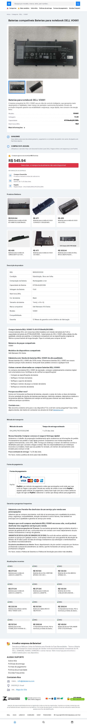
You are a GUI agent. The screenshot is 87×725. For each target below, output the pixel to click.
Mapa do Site (21, 690)
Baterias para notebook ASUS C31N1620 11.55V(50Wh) (43, 221)
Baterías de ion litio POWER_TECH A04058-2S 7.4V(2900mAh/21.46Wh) (16, 628)
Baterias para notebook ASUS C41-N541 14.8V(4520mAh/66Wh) (43, 254)
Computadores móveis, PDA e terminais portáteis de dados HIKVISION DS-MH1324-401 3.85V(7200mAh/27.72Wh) (43, 628)
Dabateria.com (58, 410)
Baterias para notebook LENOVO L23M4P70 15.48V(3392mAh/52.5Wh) (17, 592)
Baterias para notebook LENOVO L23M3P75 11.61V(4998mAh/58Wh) (41, 592)
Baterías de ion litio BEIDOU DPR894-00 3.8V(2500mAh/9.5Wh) (67, 574)
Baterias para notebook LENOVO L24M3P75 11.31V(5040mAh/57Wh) (16, 574)
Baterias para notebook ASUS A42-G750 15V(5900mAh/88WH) (67, 221)
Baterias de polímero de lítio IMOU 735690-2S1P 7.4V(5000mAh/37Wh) (17, 610)
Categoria (15, 14)
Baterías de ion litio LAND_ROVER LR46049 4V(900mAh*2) (65, 592)
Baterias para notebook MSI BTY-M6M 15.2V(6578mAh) (17, 221)
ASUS (14, 715)
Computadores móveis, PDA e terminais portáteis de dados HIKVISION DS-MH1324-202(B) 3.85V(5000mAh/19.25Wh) (68, 610)
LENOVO (22, 715)
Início (9, 14)
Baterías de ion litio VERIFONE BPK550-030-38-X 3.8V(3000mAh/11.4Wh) (43, 574)
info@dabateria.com (26, 681)
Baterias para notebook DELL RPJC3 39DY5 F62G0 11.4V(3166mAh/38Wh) (67, 254)
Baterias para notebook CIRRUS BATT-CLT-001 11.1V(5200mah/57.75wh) (16, 254)
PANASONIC (47, 715)
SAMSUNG (30, 715)
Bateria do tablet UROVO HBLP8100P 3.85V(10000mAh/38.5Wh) (42, 610)
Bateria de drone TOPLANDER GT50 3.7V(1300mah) (67, 627)
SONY (39, 715)
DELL (20, 14)
